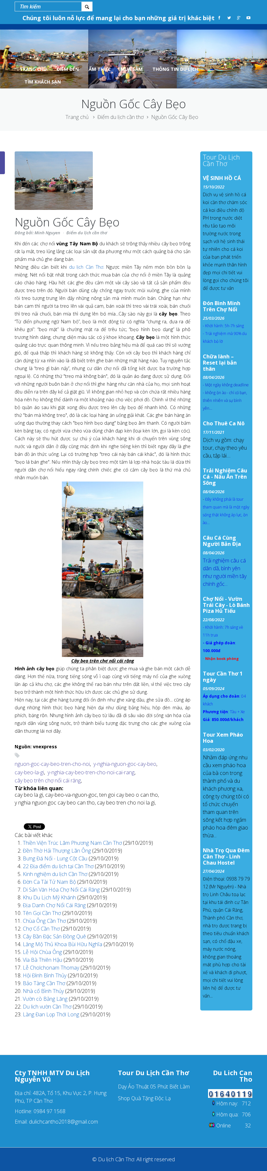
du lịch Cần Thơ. (86, 267)
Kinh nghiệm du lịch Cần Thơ (56, 874)
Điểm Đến (68, 69)
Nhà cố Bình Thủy (44, 991)
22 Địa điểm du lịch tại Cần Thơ (59, 866)
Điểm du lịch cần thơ (120, 117)
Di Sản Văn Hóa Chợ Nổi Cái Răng (62, 889)
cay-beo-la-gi (29, 772)
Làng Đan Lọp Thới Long (51, 1014)
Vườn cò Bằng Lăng (46, 998)
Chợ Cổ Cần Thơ (42, 928)
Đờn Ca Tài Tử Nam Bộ (50, 881)
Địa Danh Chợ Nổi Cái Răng (55, 905)
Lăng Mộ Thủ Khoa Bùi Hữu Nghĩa (63, 944)
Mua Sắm (131, 69)
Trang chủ (77, 117)
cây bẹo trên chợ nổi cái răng (48, 780)
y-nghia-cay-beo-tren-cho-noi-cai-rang (91, 772)
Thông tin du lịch (175, 69)
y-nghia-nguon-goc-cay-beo (124, 763)
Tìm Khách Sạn (42, 82)
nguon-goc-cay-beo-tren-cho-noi (52, 763)
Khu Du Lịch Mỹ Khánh (50, 897)
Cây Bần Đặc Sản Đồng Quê (55, 936)
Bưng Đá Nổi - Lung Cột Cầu (56, 858)
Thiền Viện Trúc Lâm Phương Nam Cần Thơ (73, 842)
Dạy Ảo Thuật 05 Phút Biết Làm (154, 1086)
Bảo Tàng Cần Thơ (44, 983)
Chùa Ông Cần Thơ (45, 920)
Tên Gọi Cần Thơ (42, 913)
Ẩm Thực (100, 69)
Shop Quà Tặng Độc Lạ (144, 1098)
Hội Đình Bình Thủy (45, 975)
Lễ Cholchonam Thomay (51, 967)
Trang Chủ (33, 69)
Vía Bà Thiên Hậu (43, 959)
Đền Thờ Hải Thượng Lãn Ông (57, 850)
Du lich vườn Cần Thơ (48, 1006)
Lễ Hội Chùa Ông (43, 952)
